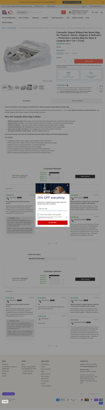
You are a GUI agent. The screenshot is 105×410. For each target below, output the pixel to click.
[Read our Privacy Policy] (67, 217)
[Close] (67, 185)
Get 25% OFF (52, 222)
